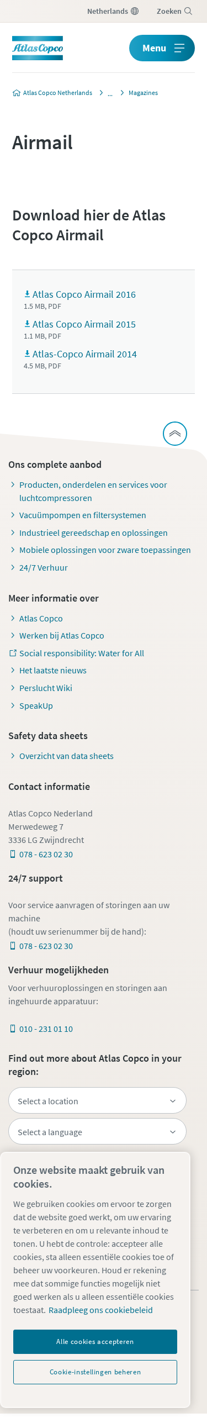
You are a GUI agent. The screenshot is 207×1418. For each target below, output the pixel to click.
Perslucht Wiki (45, 687)
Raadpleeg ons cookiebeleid (101, 1309)
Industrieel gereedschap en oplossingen (93, 532)
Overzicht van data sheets (66, 755)
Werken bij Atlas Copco (61, 635)
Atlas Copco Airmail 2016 (84, 294)
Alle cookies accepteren (95, 1341)
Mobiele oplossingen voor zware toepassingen (105, 549)
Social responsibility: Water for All (81, 652)
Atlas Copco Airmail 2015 (84, 324)
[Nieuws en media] (107, 93)
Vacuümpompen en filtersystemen (82, 514)
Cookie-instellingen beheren (95, 1372)
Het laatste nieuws (53, 670)
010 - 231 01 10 (46, 1028)
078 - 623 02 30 (46, 854)
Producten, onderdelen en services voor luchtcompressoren (93, 491)
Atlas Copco (41, 618)
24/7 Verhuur (43, 567)
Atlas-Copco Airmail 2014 (85, 353)
